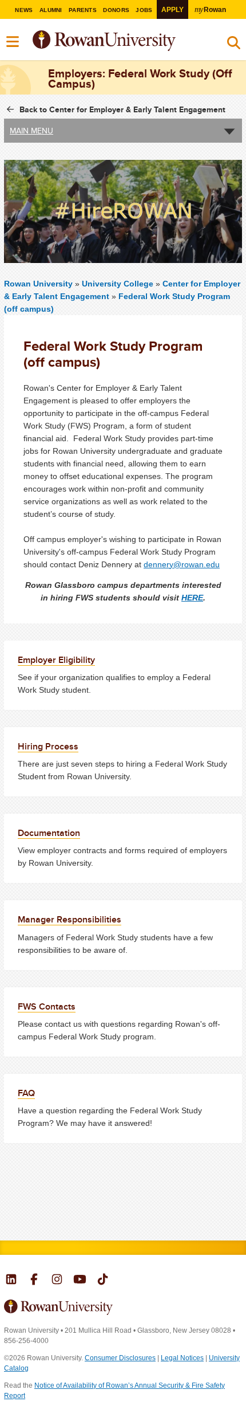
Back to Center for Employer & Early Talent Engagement (122, 109)
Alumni (50, 10)
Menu (13, 41)
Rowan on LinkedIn (11, 1280)
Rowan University (133, 41)
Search (233, 45)
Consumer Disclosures (120, 1358)
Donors (116, 10)
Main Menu (31, 130)
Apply (172, 9)
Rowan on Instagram (57, 1280)
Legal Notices (182, 1358)
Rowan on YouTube (80, 1280)
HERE (192, 597)
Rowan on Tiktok (103, 1280)
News (24, 10)
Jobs (144, 10)
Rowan (210, 9)
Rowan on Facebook (34, 1280)
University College (119, 283)
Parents (83, 10)
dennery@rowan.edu (182, 564)
